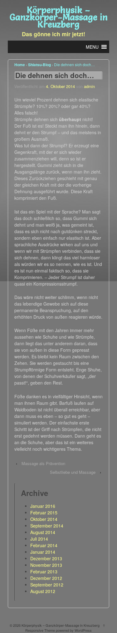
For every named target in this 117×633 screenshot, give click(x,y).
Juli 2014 (39, 539)
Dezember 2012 (46, 578)
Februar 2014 (43, 545)
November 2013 (46, 565)
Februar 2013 (43, 571)
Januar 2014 (42, 552)
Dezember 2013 (46, 558)
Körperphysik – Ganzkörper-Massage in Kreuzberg (59, 17)
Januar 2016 (42, 506)
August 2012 (42, 591)
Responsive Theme (40, 630)
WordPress (83, 630)
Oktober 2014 (43, 519)
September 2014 (46, 526)
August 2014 (42, 532)
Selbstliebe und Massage (72, 472)
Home (19, 64)
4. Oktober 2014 (60, 86)
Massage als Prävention (43, 463)
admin (89, 86)
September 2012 (46, 584)
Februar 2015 (43, 512)
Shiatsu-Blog (39, 64)
